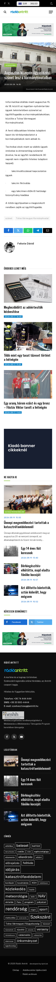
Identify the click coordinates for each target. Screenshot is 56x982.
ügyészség (10, 946)
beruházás (9, 852)
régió (33, 909)
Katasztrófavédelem (14, 512)
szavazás (23, 918)
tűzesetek (9, 930)
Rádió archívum (30, 974)
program (29, 902)
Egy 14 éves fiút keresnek (31, 550)
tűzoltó (20, 929)
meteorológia (16, 896)
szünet (8, 218)
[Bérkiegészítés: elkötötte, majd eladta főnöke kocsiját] (11, 568)
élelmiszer (9, 941)
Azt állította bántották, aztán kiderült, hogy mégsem (36, 592)
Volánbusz (10, 935)
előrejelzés (12, 863)
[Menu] (51, 12)
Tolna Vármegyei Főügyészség (22, 923)
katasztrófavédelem (23, 876)
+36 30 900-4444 (19, 702)
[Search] (4, 12)
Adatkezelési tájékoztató (35, 970)
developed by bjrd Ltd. (39, 964)
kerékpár (9, 883)
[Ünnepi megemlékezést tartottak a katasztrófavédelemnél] (28, 499)
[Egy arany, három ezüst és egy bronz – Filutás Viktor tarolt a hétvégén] (28, 384)
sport (43, 909)
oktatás (9, 902)
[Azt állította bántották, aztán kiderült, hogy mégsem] (11, 590)
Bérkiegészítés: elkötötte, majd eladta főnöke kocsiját (35, 570)
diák (29, 852)
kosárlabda (22, 883)
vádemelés (24, 935)
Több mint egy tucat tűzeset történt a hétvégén (27, 357)
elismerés (10, 857)
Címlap (16, 970)
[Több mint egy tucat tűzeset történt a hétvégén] (28, 336)
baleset (22, 845)
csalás (20, 851)
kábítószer (44, 883)
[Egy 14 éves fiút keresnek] (11, 551)
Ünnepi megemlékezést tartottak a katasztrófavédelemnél (26, 524)
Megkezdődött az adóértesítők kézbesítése (23, 309)
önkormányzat (27, 940)
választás (38, 935)
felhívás (28, 863)
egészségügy (41, 851)
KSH (34, 882)
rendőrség (16, 909)
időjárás (12, 869)
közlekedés (15, 889)
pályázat (41, 902)
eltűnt (39, 857)
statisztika (10, 917)
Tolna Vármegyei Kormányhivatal (32, 218)
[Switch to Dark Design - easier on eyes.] (51, 3)
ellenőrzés (25, 857)
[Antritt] (28, 12)
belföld (36, 846)
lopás (32, 889)
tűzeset (46, 924)
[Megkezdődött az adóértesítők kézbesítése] (28, 288)
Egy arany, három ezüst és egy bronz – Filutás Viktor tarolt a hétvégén (27, 405)
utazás (30, 930)
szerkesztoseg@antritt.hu (25, 706)
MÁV (33, 897)
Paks (19, 902)
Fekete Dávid (25, 243)
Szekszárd (11, 65)
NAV (42, 896)
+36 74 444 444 (23, 698)
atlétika (9, 846)
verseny (42, 929)
